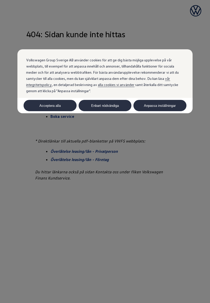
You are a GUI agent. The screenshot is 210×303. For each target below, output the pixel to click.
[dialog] (105, 151)
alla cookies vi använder (116, 84)
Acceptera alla (50, 106)
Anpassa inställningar (160, 106)
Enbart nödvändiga (105, 106)
